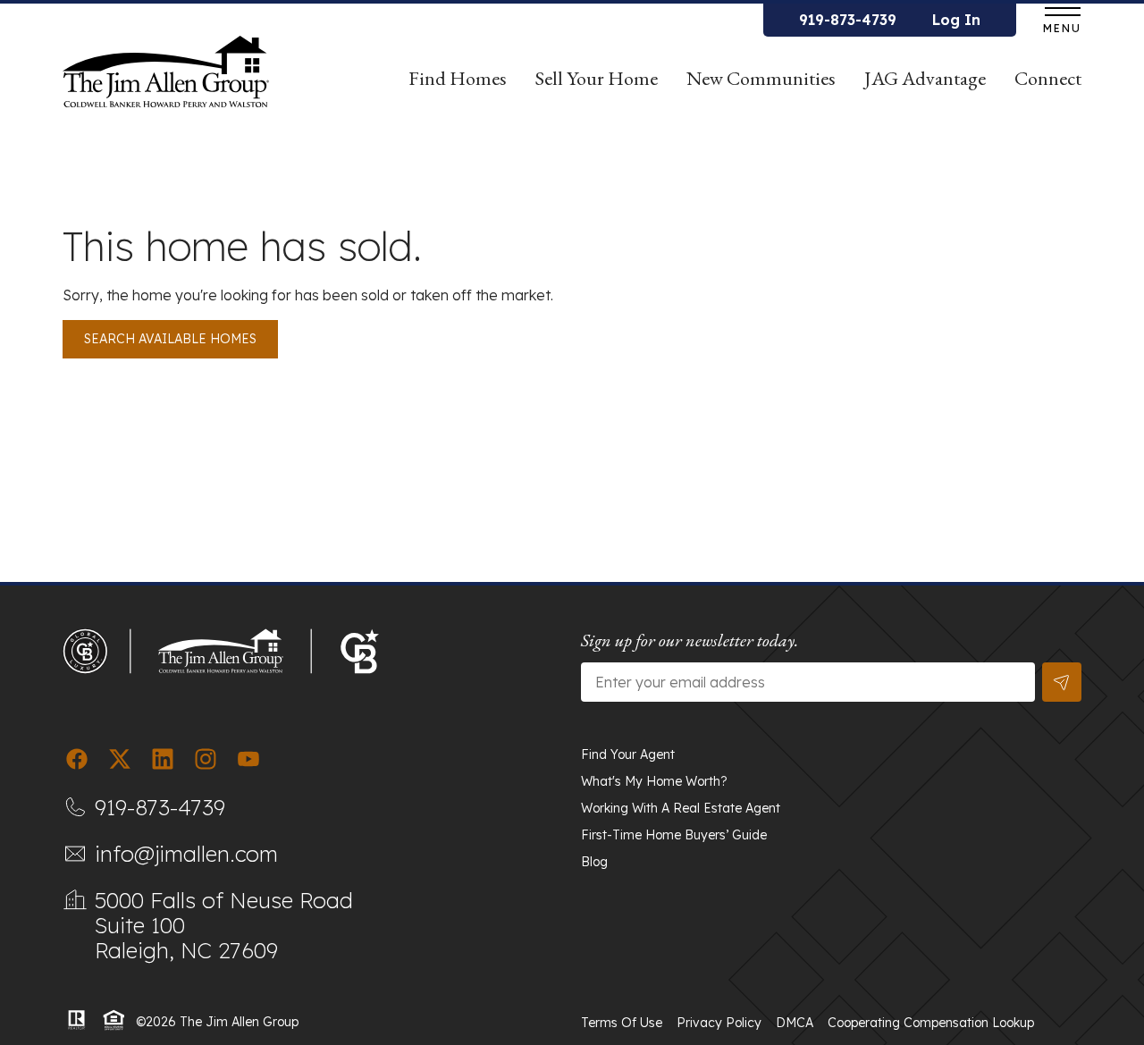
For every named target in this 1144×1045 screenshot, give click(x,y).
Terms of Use (621, 1023)
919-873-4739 (847, 20)
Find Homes (457, 78)
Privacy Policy (719, 1023)
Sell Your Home (596, 78)
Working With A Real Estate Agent (680, 808)
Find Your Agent (628, 754)
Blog (594, 862)
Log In (956, 20)
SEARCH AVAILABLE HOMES (170, 339)
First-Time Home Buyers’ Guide (674, 835)
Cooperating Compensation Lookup (931, 1023)
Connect (1047, 78)
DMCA (794, 1023)
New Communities (761, 78)
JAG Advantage (925, 78)
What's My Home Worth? (654, 781)
